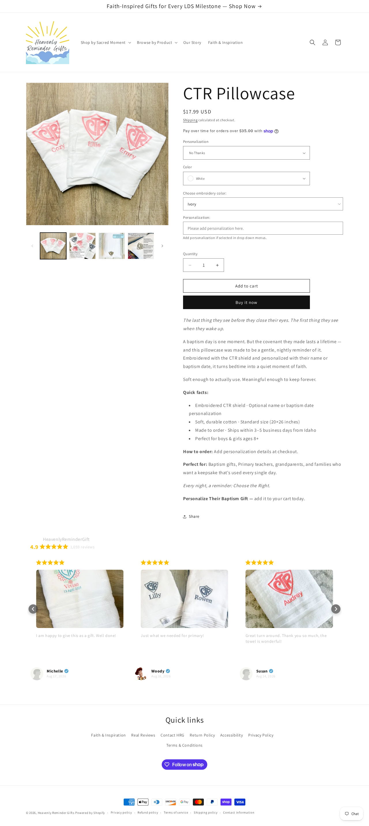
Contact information (238, 812)
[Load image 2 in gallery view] (82, 246)
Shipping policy (206, 812)
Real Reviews (143, 735)
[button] (105, 42)
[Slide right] (162, 246)
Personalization (195, 141)
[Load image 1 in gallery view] (53, 246)
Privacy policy (121, 812)
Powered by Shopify (90, 813)
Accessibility (231, 735)
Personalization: (196, 217)
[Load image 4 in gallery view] (141, 246)
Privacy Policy (260, 735)
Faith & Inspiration (108, 735)
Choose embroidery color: (204, 193)
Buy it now (246, 302)
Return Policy (202, 735)
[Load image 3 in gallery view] (112, 246)
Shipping (190, 120)
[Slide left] (32, 246)
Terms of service (176, 812)
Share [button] (194, 516)
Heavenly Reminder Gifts (56, 813)
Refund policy (148, 812)
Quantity (190, 253)
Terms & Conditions (184, 745)
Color (187, 167)
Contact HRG (172, 735)
